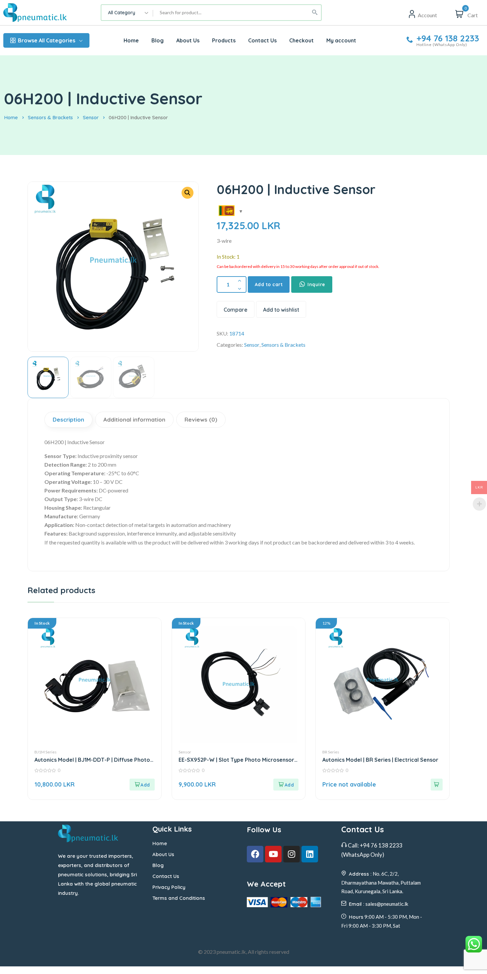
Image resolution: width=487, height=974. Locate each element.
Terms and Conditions (178, 898)
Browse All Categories (46, 40)
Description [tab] (68, 419)
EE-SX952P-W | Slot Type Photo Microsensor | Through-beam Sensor (238, 759)
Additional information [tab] (134, 419)
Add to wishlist (281, 309)
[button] (187, 193)
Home (11, 117)
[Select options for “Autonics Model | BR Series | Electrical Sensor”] (437, 785)
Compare (235, 309)
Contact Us (165, 876)
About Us (163, 854)
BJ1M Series (45, 751)
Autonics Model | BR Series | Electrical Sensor (380, 759)
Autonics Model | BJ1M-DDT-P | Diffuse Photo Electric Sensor (92, 759)
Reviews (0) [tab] (201, 419)
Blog (158, 865)
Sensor (91, 117)
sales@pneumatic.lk (386, 904)
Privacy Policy (169, 887)
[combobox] (127, 12)
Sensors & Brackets (50, 117)
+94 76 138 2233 (447, 38)
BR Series (330, 751)
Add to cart (269, 284)
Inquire (315, 284)
